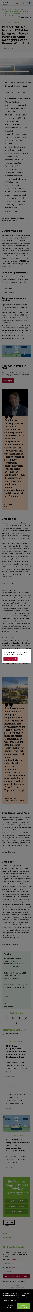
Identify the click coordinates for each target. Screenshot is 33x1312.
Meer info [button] (13, 1300)
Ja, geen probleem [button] (23, 1306)
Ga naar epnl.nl (10, 659)
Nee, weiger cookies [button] (10, 1306)
